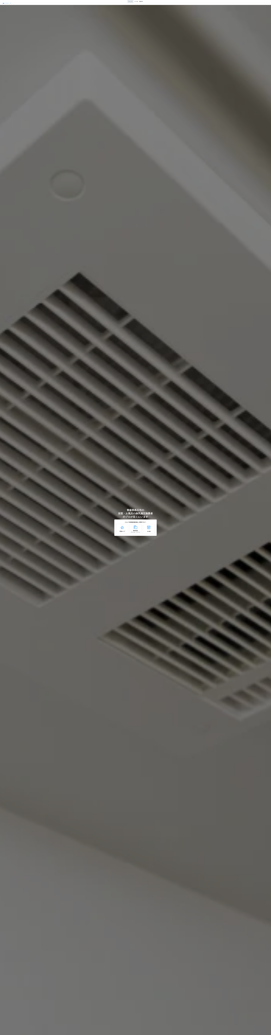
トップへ (131, 1)
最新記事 (141, 1)
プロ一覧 (136, 1)
